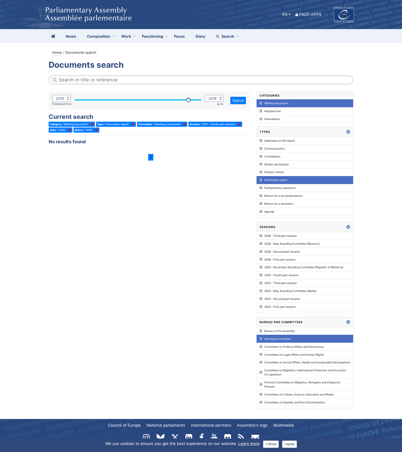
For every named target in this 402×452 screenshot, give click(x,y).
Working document (276, 103)
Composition (98, 36)
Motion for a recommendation (283, 196)
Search (227, 36)
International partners (211, 425)
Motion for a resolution (278, 203)
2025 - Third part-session (280, 283)
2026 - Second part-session (282, 251)
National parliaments (166, 425)
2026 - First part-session (280, 259)
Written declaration (276, 164)
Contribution (272, 156)
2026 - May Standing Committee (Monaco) (292, 243)
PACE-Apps (310, 14)
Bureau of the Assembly (279, 331)
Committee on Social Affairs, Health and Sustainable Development (307, 362)
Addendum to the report (279, 140)
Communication (274, 148)
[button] (348, 132)
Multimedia (283, 425)
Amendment (272, 119)
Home (57, 52)
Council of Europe (124, 425)
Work (126, 36)
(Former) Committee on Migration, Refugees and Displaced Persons (302, 384)
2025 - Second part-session (282, 299)
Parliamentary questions (280, 188)
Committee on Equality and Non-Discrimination (294, 402)
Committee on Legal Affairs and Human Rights (294, 354)
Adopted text (272, 111)
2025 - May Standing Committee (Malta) (290, 291)
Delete (91, 124)
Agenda (269, 211)
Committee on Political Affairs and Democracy (294, 346)
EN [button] (285, 14)
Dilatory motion (274, 172)
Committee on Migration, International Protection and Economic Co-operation (305, 372)
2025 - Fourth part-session (281, 275)
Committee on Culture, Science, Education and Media (299, 394)
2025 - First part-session (280, 306)
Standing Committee (277, 339)
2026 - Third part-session (280, 236)
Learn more (249, 443)
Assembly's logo (252, 425)
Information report (275, 180)
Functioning (152, 36)
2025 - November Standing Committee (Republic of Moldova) (303, 267)
